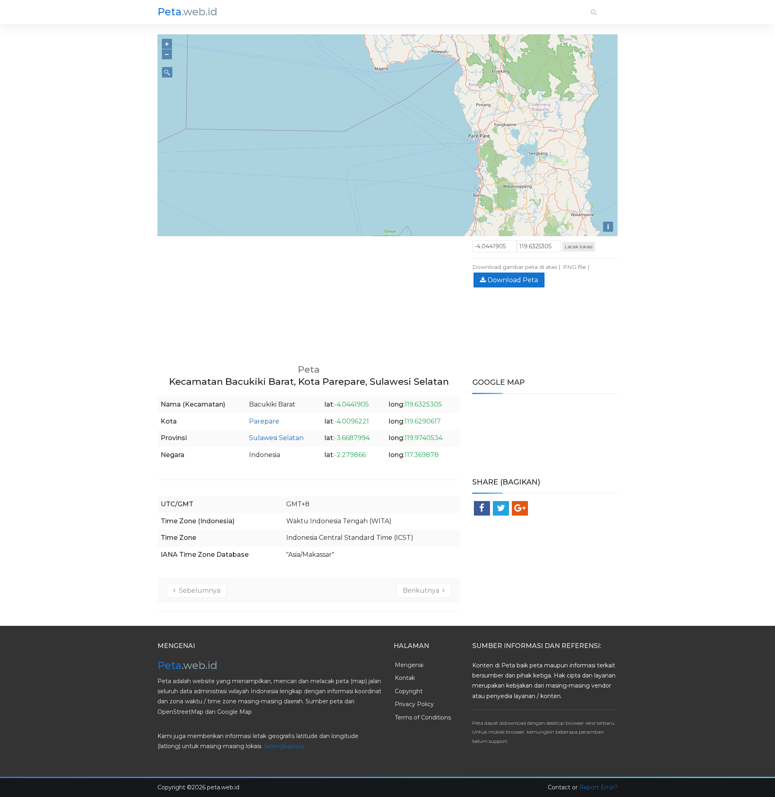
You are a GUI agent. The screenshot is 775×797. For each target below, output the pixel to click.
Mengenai (409, 665)
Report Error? (598, 787)
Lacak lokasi (579, 246)
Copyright (409, 691)
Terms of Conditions (423, 717)
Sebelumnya (198, 590)
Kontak (405, 678)
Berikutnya (422, 590)
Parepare (264, 421)
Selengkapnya (284, 746)
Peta (187, 12)
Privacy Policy (414, 704)
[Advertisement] (308, 296)
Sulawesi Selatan (276, 438)
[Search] (594, 12)
